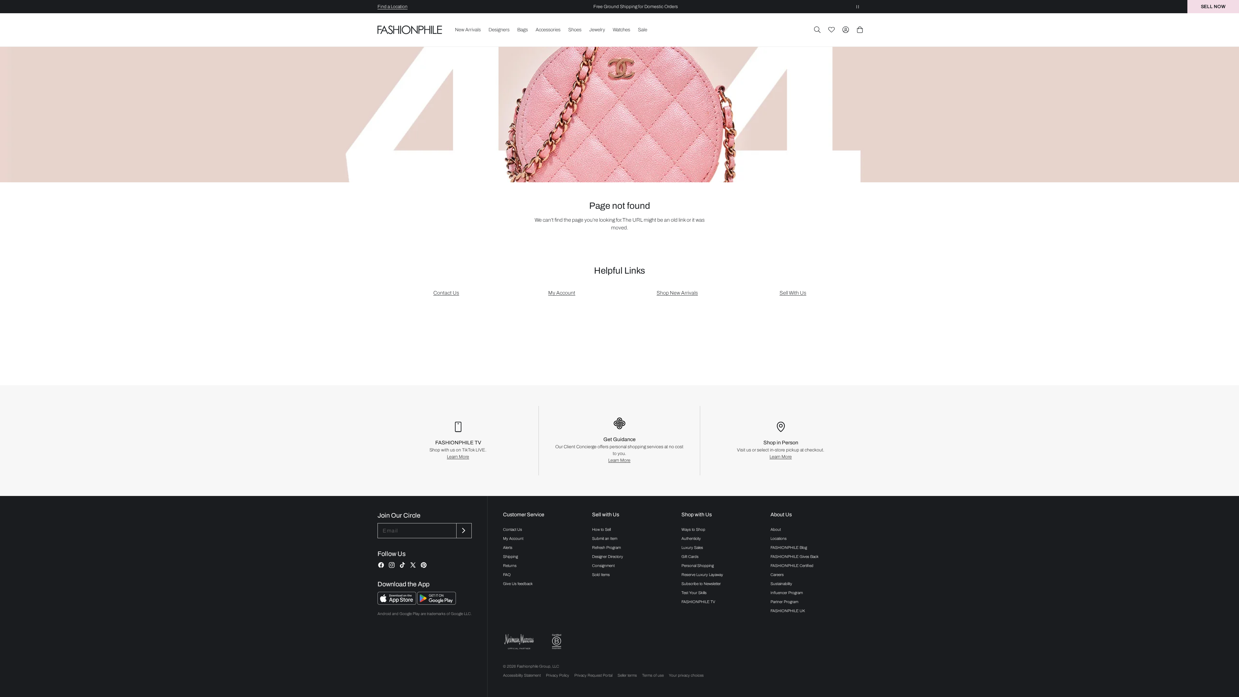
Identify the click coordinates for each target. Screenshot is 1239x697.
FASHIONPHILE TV (698, 602)
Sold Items (601, 574)
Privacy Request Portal (593, 675)
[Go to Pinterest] (423, 565)
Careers (777, 574)
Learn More (458, 456)
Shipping (510, 556)
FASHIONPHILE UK (788, 611)
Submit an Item (604, 538)
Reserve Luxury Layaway (702, 574)
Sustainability (781, 583)
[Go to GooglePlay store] (436, 603)
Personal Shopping (697, 565)
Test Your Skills (694, 593)
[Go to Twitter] (413, 565)
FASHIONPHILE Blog (789, 547)
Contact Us (446, 293)
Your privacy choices (686, 675)
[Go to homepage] (410, 30)
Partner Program (784, 602)
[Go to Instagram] (391, 565)
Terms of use (653, 675)
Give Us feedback (518, 583)
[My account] (845, 29)
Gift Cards (690, 556)
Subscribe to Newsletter (701, 583)
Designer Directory (607, 556)
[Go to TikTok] (402, 565)
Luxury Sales (692, 547)
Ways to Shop (693, 529)
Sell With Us (793, 293)
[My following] (831, 29)
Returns (510, 565)
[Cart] (859, 29)
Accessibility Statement (522, 675)
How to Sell (601, 529)
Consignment (603, 565)
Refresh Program (606, 547)
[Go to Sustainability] (556, 641)
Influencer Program (787, 593)
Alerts (507, 547)
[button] (817, 29)
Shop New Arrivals (677, 293)
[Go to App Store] (397, 603)
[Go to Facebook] (381, 565)
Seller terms (627, 675)
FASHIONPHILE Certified (792, 565)
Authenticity (691, 538)
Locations (779, 538)
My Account (561, 293)
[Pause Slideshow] (857, 6)
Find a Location (393, 6)
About (776, 529)
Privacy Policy (557, 675)
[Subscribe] (463, 530)
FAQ (507, 574)
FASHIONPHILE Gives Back (795, 556)
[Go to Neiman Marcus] (519, 641)
